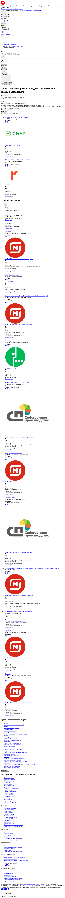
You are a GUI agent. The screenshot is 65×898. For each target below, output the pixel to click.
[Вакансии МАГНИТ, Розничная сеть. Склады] (34, 470)
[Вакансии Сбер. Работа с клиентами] (34, 133)
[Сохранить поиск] (2, 61)
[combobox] (8, 53)
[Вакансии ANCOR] (34, 175)
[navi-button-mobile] (2, 36)
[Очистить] (3, 57)
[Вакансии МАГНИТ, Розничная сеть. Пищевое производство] (34, 413)
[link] (3, 27)
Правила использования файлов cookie (30, 10)
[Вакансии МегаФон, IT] (34, 357)
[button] (2, 31)
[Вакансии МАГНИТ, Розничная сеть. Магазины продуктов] (34, 248)
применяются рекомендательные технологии (34, 884)
